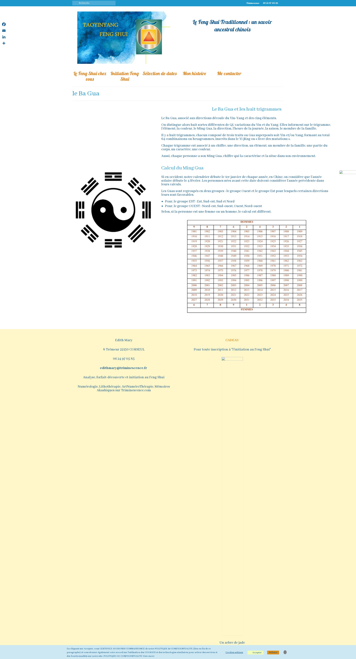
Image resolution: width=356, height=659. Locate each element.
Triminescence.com (136, 390)
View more (148, 656)
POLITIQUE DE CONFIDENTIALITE (122, 656)
